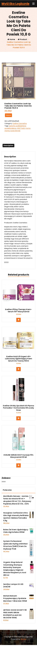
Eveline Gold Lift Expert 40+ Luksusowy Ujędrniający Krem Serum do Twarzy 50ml (18, 358)
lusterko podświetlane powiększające (15, 127)
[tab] (8, 145)
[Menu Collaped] (33, 4)
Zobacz (8, 115)
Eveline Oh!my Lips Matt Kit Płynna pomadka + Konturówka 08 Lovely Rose (18, 408)
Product (23, 39)
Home (12, 39)
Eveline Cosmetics (20, 123)
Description (8, 145)
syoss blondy (15, 131)
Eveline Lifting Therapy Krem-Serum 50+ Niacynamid (18, 310)
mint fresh (21, 128)
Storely (23, 639)
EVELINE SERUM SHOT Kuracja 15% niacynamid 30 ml (18, 456)
